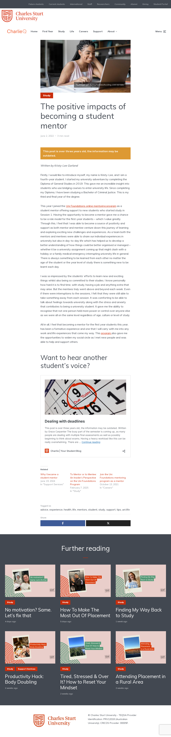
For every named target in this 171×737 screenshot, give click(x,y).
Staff (89, 4)
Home (34, 31)
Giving (145, 4)
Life (72, 31)
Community (120, 4)
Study (61, 31)
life (74, 509)
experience (56, 509)
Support (98, 31)
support (111, 509)
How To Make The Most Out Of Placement (85, 612)
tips (119, 509)
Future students (36, 4)
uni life (126, 509)
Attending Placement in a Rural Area (140, 679)
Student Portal (160, 4)
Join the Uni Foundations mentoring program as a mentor (113, 477)
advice (44, 509)
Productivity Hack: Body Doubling (24, 679)
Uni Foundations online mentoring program (91, 206)
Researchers (103, 4)
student (92, 509)
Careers (83, 31)
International (76, 4)
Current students (57, 4)
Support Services (26, 669)
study (102, 509)
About (111, 31)
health (67, 509)
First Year (47, 31)
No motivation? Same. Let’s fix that (28, 612)
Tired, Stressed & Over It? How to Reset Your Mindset (84, 682)
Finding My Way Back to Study (139, 612)
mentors (82, 509)
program (106, 333)
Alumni (134, 4)
